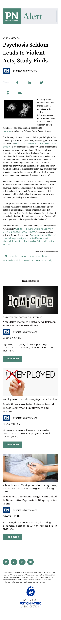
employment (10, 399)
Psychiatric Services (46, 399)
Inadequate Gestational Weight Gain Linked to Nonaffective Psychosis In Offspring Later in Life (30, 500)
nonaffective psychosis (43, 485)
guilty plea (36, 317)
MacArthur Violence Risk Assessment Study (27, 260)
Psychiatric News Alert (24, 70)
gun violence (10, 317)
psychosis (15, 256)
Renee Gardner (12, 488)
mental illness (42, 256)
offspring (25, 485)
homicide (24, 317)
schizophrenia (11, 485)
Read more (12, 358)
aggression (27, 256)
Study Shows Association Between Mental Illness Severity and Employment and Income (28, 408)
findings (7, 131)
